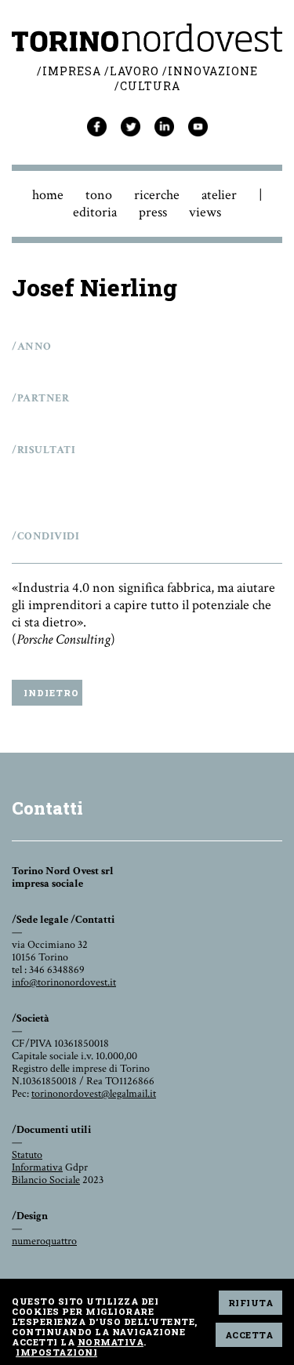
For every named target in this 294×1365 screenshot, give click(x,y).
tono (98, 195)
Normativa (111, 1342)
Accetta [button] (249, 1335)
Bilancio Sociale (46, 1180)
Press (153, 212)
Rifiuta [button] (251, 1303)
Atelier (219, 195)
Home (48, 195)
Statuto (27, 1155)
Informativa (37, 1167)
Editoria (95, 212)
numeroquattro (44, 1241)
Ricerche (157, 195)
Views (205, 212)
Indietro (51, 693)
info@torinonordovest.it (64, 982)
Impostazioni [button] (56, 1352)
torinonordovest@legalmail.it (93, 1094)
